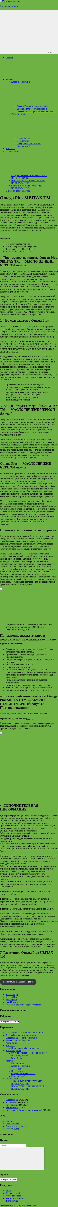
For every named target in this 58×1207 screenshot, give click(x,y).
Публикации (12, 1078)
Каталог (9, 79)
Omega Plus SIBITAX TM (29, 143)
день (19, 1068)
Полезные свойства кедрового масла (23, 1004)
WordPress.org (12, 1129)
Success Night (12, 994)
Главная (9, 57)
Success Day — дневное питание (32, 106)
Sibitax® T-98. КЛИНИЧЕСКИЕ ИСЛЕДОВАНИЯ (26, 186)
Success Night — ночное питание (32, 109)
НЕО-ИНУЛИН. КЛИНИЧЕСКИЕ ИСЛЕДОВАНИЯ (28, 181)
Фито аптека (12, 1201)
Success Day (11, 997)
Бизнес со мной (13, 1193)
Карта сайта (11, 1043)
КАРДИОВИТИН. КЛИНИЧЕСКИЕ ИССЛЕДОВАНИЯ (29, 176)
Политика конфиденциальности (26, 1048)
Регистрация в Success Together (18, 982)
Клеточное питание (9, 6)
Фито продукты (13, 1050)
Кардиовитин (23, 138)
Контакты (10, 148)
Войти (9, 1121)
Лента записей (13, 1123)
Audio (8, 1190)
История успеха (13, 1196)
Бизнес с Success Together (18, 191)
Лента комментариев (16, 1126)
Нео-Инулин (23, 141)
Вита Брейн (11, 999)
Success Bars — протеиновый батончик (36, 111)
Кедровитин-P (24, 146)
